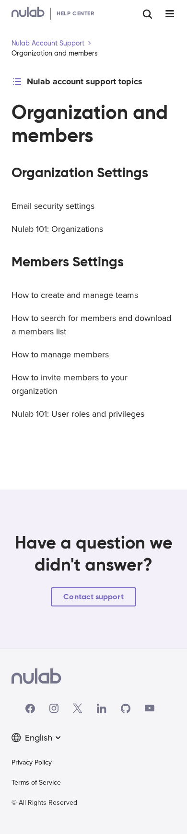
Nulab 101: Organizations (57, 229)
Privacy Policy (32, 762)
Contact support (93, 597)
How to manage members (60, 354)
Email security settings (53, 206)
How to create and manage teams (75, 295)
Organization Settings (80, 172)
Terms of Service (36, 782)
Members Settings (68, 261)
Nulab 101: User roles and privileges (78, 414)
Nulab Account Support (48, 43)
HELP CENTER (75, 13)
